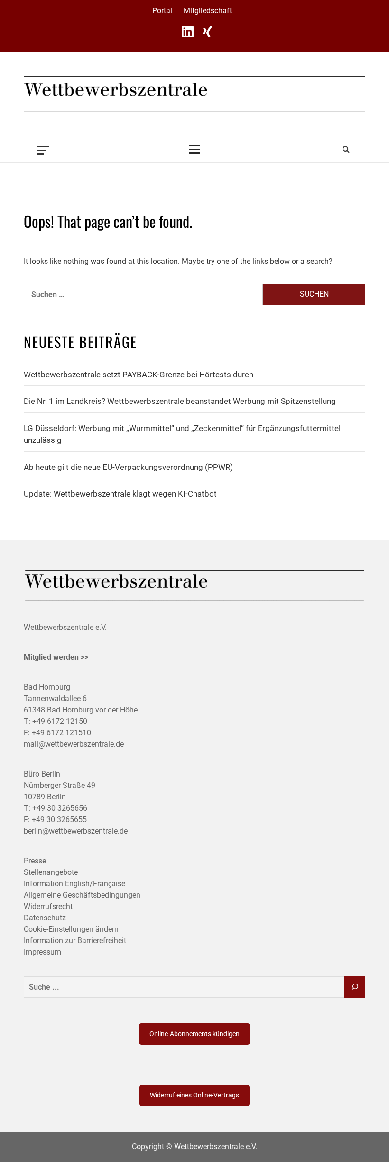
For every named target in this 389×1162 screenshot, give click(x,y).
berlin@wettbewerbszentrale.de (76, 830)
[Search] (346, 149)
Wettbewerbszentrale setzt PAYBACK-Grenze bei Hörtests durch (138, 374)
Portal (162, 10)
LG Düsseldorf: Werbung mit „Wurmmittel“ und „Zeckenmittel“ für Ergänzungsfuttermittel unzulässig (182, 434)
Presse (35, 860)
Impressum (42, 951)
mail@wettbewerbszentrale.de (74, 744)
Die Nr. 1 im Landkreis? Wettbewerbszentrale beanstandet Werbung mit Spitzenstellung (180, 401)
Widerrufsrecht (48, 906)
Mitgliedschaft (208, 10)
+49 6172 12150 (59, 721)
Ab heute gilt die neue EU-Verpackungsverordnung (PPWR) (128, 467)
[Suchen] (354, 987)
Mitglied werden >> (56, 657)
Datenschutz (45, 917)
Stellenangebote (51, 872)
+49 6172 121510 (61, 732)
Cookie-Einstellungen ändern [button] (71, 929)
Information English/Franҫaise (74, 883)
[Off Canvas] (43, 149)
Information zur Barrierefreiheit (75, 940)
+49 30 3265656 (59, 808)
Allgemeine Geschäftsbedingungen (82, 895)
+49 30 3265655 (59, 819)
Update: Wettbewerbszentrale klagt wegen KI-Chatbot (120, 493)
